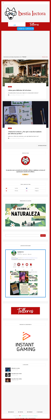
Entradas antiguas (42, 145)
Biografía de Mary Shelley (16, 378)
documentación (32, 418)
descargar (22, 418)
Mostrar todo (45, 56)
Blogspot (36, 415)
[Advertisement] (25, 42)
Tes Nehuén (13, 138)
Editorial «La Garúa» (15, 368)
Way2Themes (24, 415)
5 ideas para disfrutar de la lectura (19, 90)
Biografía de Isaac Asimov (16, 373)
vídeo (26, 418)
